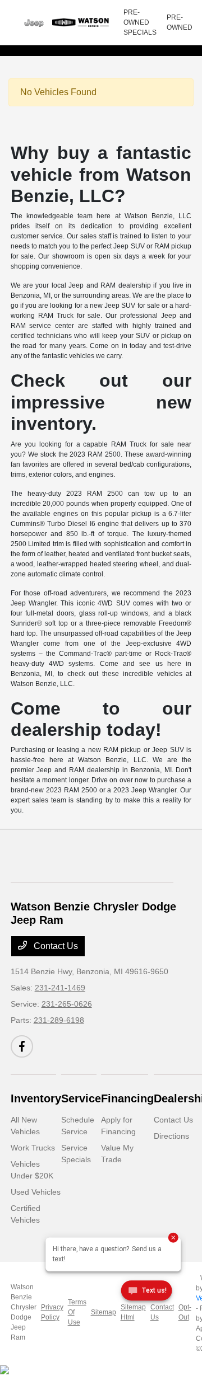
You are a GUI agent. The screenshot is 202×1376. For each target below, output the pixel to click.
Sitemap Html (133, 1312)
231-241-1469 (60, 987)
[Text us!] (146, 1292)
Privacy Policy (52, 1312)
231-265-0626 (67, 1003)
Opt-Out (184, 1312)
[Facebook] (22, 1046)
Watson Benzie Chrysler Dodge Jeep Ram (23, 1312)
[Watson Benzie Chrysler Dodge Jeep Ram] (67, 22)
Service (81, 1098)
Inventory (36, 1098)
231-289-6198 (59, 1020)
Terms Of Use (77, 1312)
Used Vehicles (36, 1191)
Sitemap (103, 1312)
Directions (171, 1135)
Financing (127, 1098)
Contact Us (54, 946)
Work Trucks (33, 1147)
